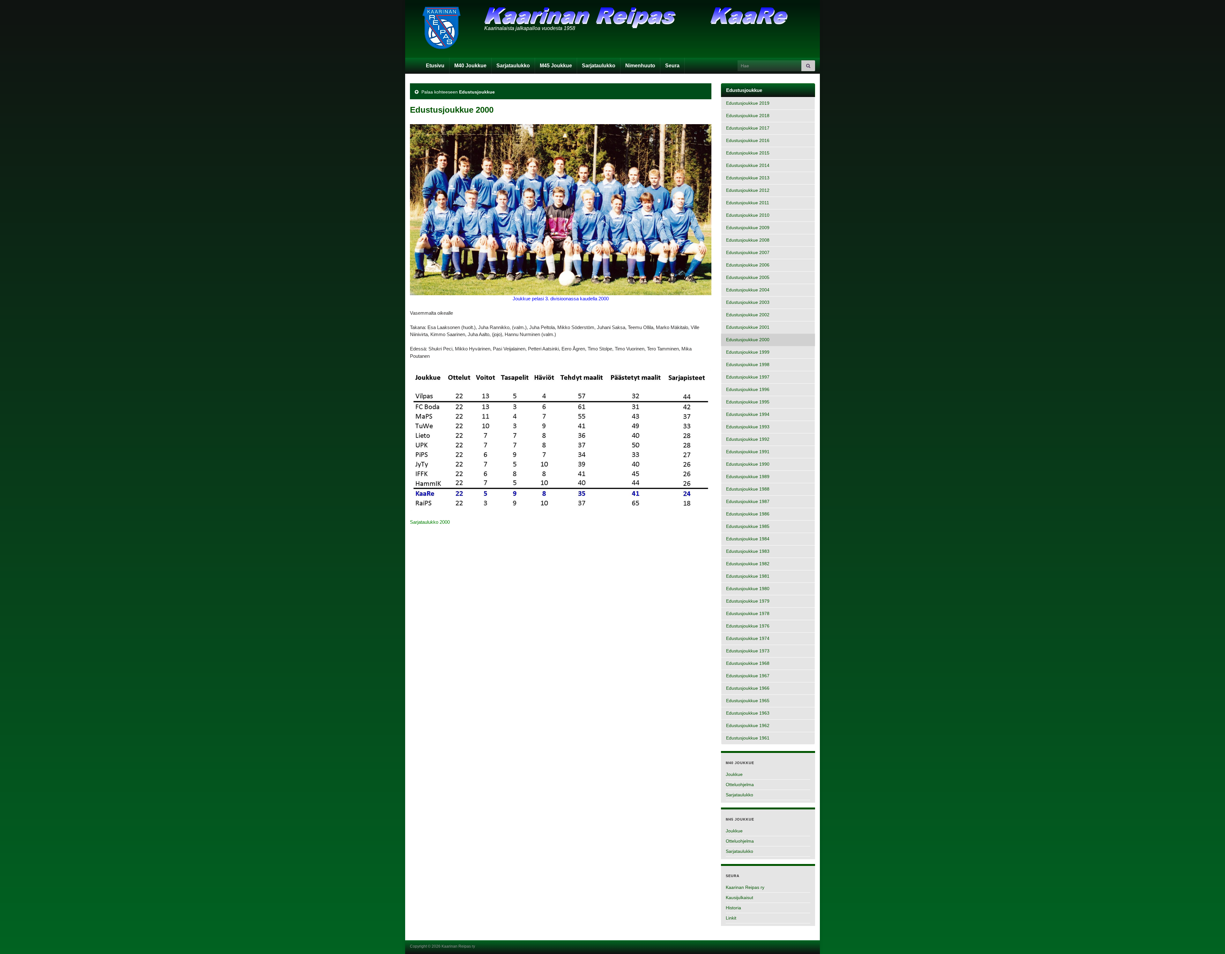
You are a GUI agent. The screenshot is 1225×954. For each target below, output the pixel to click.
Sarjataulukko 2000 (430, 522)
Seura (672, 65)
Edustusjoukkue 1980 (747, 588)
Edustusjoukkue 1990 (747, 464)
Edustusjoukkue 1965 (747, 700)
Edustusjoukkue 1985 (747, 526)
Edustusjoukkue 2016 (747, 140)
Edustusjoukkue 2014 (747, 165)
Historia (733, 907)
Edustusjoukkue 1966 (747, 688)
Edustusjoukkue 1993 (747, 426)
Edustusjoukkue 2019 (747, 103)
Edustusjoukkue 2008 (747, 240)
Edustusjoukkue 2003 (747, 302)
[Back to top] (1211, 940)
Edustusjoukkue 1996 (747, 389)
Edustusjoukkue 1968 (747, 663)
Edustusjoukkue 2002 (747, 314)
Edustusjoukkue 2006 (747, 265)
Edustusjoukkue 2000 (747, 339)
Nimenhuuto (640, 65)
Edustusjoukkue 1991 (747, 451)
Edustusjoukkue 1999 (747, 352)
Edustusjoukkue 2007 (747, 252)
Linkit (731, 917)
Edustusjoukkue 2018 (747, 115)
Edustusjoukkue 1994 (747, 414)
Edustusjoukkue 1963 (747, 713)
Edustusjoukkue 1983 (747, 551)
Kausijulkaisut (739, 897)
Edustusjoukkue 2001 (747, 327)
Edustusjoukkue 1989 (747, 476)
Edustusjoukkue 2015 (747, 153)
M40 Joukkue (470, 65)
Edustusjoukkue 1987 (747, 501)
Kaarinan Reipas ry (745, 887)
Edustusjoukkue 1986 (747, 514)
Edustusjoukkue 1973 (747, 651)
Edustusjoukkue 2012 (747, 190)
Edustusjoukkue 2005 (747, 277)
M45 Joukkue (556, 65)
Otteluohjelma (740, 784)
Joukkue (734, 774)
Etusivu (435, 65)
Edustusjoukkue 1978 (747, 613)
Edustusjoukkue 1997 (747, 377)
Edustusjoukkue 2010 (747, 215)
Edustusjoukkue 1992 (747, 439)
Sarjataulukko (513, 65)
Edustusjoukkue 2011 (747, 202)
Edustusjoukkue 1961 (747, 738)
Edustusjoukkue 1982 (747, 563)
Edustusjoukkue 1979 (747, 601)
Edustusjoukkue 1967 (747, 675)
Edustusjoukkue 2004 (747, 290)
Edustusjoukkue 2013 (747, 178)
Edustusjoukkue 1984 (747, 539)
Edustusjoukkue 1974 (747, 638)
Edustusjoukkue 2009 (747, 227)
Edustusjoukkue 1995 (747, 402)
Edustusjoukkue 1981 (747, 576)
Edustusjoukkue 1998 (747, 364)
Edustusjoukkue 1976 (747, 626)
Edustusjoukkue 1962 (747, 725)
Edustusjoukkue (477, 91)
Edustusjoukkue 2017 (747, 128)
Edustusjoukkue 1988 (747, 489)
